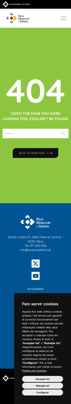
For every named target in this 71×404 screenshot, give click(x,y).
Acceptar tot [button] (43, 379)
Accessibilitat (35, 289)
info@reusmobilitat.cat (35, 250)
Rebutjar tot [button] (42, 385)
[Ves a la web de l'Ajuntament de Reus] (16, 4)
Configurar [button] (42, 392)
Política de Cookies (34, 370)
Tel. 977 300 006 (35, 246)
